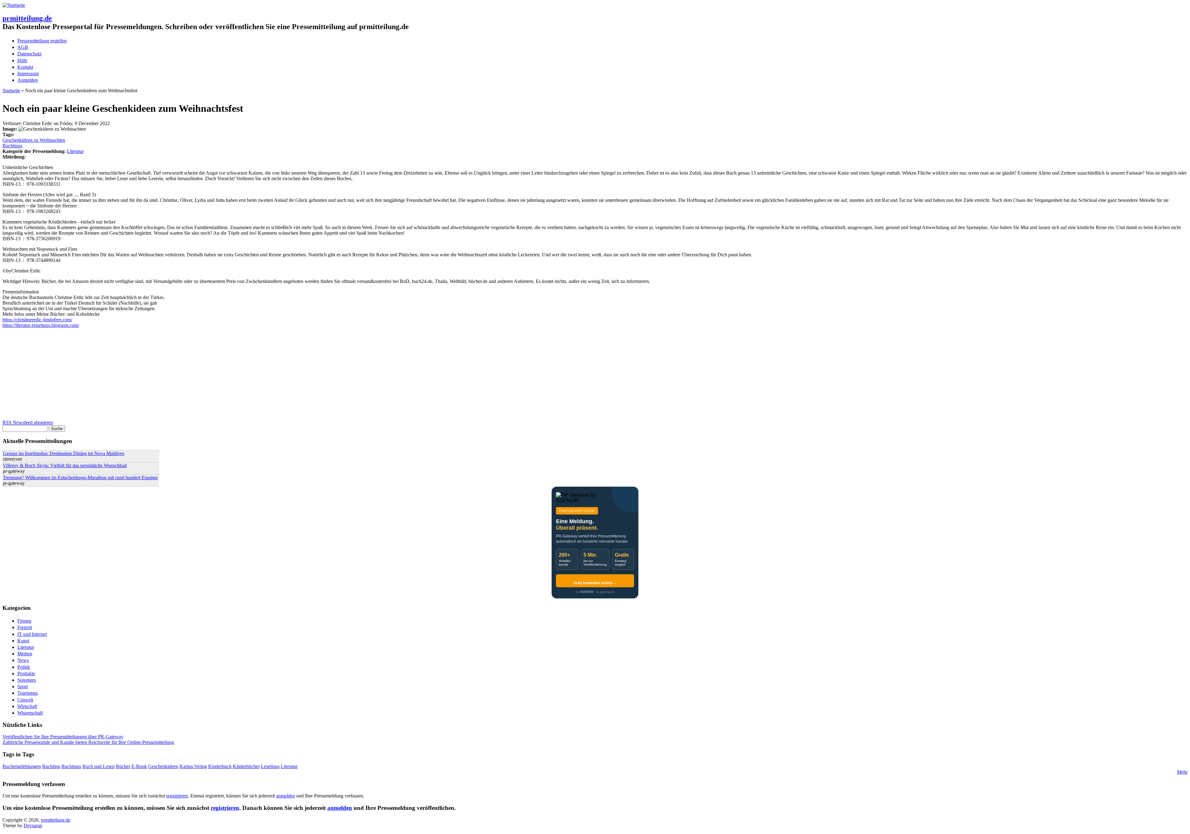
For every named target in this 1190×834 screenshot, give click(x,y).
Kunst (23, 640)
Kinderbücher (246, 766)
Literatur (75, 151)
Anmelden (27, 80)
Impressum (28, 73)
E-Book (139, 766)
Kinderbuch (219, 766)
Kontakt (25, 67)
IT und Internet (32, 634)
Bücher (123, 766)
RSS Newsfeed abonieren (27, 422)
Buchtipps (12, 145)
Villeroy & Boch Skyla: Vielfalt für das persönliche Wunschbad (65, 465)
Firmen (24, 620)
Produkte (26, 673)
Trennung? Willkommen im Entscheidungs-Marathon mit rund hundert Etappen (80, 477)
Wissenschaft (30, 712)
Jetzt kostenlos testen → (595, 583)
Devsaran (33, 825)
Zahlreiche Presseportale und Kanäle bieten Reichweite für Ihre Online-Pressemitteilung (88, 742)
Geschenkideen (163, 766)
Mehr (1182, 772)
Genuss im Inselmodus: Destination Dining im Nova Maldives (63, 453)
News (23, 660)
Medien (24, 653)
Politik (23, 667)
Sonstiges (26, 680)
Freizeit (24, 627)
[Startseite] (13, 5)
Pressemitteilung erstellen (42, 40)
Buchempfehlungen (21, 766)
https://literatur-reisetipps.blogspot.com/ (40, 325)
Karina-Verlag (193, 766)
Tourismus (27, 693)
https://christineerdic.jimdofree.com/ (37, 319)
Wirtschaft (27, 706)
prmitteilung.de (27, 18)
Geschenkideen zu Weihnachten (33, 140)
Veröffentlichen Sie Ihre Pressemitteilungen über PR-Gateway (62, 736)
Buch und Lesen (98, 766)
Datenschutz (29, 53)
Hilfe (22, 60)
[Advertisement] (188, 376)
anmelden (285, 795)
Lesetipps (270, 766)
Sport (22, 686)
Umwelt (25, 699)
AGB (22, 47)
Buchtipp (51, 766)
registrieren (177, 795)
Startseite (11, 90)
